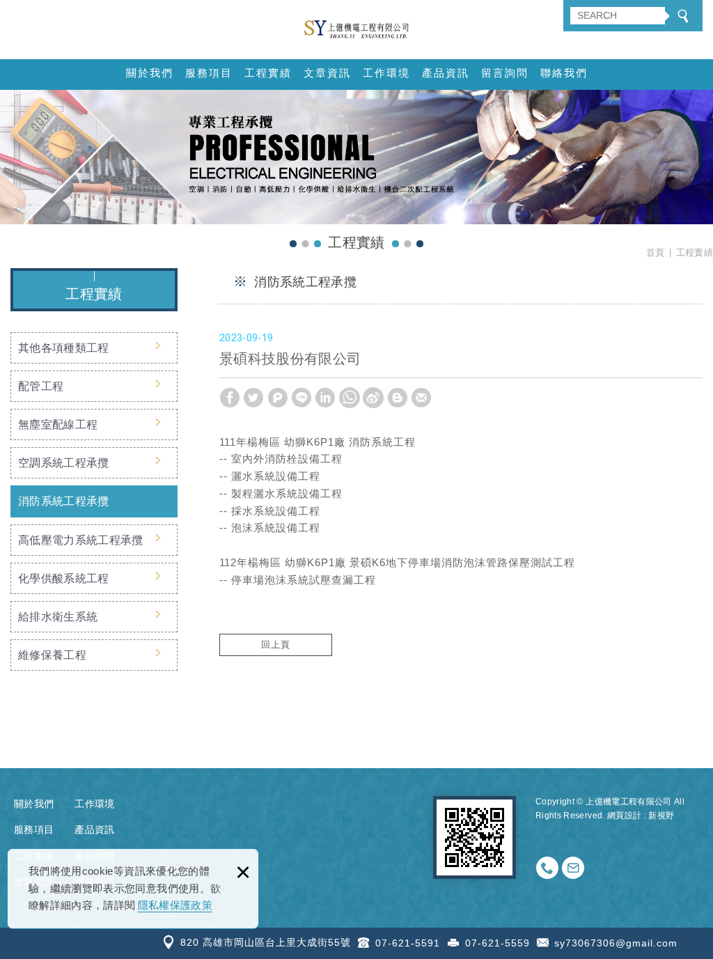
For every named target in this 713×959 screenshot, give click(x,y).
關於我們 (149, 73)
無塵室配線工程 (57, 424)
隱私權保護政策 (175, 905)
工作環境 (386, 73)
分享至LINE (301, 397)
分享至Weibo (373, 397)
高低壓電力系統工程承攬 (80, 540)
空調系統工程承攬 (63, 463)
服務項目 (209, 73)
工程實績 (268, 73)
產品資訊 (445, 73)
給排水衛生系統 (57, 617)
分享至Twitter (253, 397)
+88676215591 (547, 868)
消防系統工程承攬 (63, 501)
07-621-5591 (407, 943)
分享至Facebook (229, 397)
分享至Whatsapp (349, 397)
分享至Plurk (277, 397)
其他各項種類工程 (63, 348)
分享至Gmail (421, 397)
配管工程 (40, 386)
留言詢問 (504, 73)
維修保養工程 (52, 655)
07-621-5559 (497, 943)
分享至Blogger (397, 397)
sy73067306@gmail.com (615, 943)
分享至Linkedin (325, 397)
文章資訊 (327, 73)
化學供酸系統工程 (63, 578)
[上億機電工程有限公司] (356, 29)
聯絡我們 (564, 73)
